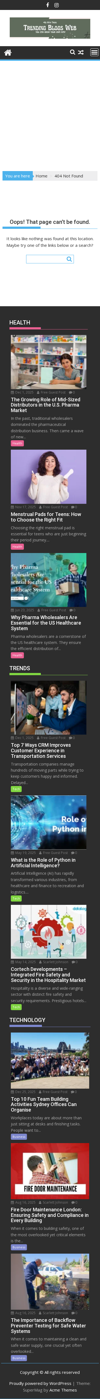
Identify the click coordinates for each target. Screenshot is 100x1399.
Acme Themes (63, 1390)
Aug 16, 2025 (25, 1202)
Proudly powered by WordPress (40, 1383)
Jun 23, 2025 (24, 610)
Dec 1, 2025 (24, 392)
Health (17, 443)
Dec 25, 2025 (25, 1091)
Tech (16, 789)
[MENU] (94, 52)
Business (18, 1137)
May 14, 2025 (25, 962)
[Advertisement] (50, 114)
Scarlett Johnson (55, 962)
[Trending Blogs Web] (8, 52)
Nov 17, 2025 (25, 507)
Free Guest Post (53, 392)
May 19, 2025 (25, 852)
